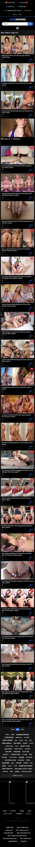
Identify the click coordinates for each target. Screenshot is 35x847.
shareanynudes (22, 735)
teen (7, 734)
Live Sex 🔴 (24, 2)
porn (28, 760)
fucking (19, 763)
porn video (9, 737)
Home (4, 811)
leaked (21, 757)
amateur (5, 771)
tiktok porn (13, 757)
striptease (9, 746)
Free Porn (11, 6)
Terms (22, 811)
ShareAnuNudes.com (14, 821)
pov (31, 763)
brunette (19, 737)
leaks (17, 771)
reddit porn (25, 746)
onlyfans (6, 763)
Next (22, 729)
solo (16, 746)
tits (15, 766)
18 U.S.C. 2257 (8, 813)
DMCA (29, 811)
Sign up (15, 14)
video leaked (7, 740)
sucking (27, 749)
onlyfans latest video (23, 769)
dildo (31, 743)
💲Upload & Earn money (13, 10)
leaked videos (18, 749)
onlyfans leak (10, 760)
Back (12, 729)
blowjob (25, 752)
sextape (8, 752)
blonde (24, 754)
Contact (28, 813)
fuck (12, 734)
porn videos (7, 743)
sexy (16, 740)
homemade (21, 760)
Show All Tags (17, 775)
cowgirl (27, 737)
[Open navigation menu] (17, 28)
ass (11, 771)
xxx (26, 740)
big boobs (29, 757)
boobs (26, 763)
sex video (17, 743)
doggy (10, 766)
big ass (4, 757)
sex (30, 754)
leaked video (15, 754)
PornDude (22, 6)
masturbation (7, 768)
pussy (25, 743)
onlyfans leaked (26, 771)
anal (30, 740)
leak (4, 766)
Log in (20, 14)
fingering (17, 751)
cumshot (6, 754)
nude (21, 740)
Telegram (19, 813)
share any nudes (25, 766)
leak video (8, 749)
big (12, 763)
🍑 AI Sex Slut (10, 2)
